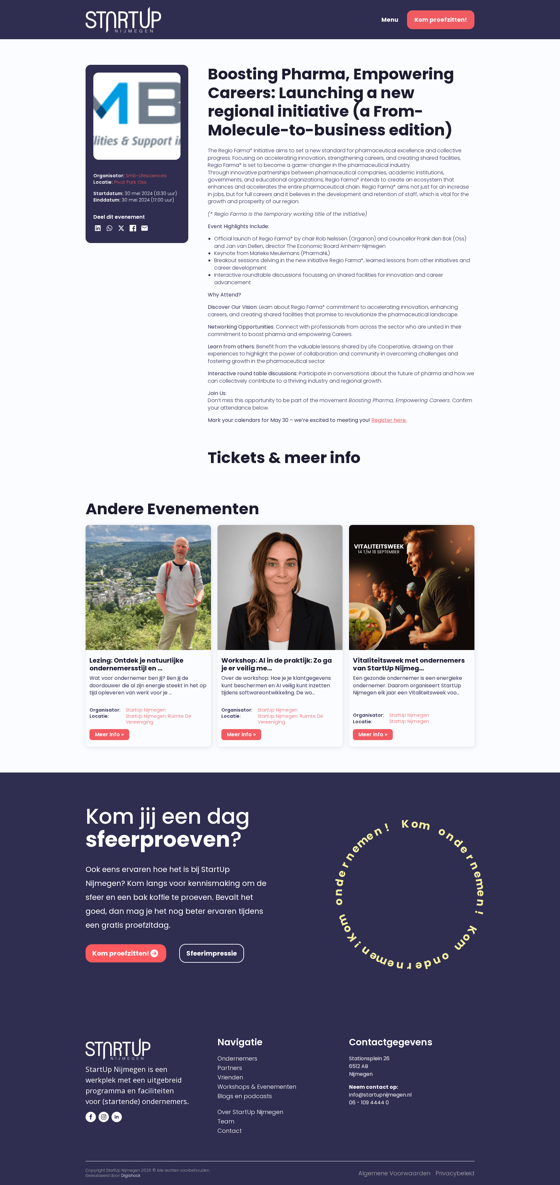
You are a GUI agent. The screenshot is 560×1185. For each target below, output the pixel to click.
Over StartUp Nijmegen (250, 1112)
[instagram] (104, 1117)
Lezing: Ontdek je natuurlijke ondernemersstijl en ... (136, 664)
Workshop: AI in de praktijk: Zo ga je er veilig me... (276, 664)
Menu (389, 20)
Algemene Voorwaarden (394, 1173)
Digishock (130, 1175)
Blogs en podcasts (244, 1096)
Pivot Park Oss (130, 182)
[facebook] (91, 1117)
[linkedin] (116, 1117)
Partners (229, 1068)
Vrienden (230, 1077)
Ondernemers (237, 1059)
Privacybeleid (455, 1173)
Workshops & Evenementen (256, 1087)
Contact (229, 1131)
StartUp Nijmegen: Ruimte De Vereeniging (158, 719)
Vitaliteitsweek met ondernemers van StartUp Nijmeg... (409, 664)
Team (225, 1121)
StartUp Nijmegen (146, 710)
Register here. (389, 420)
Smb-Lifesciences (146, 175)
